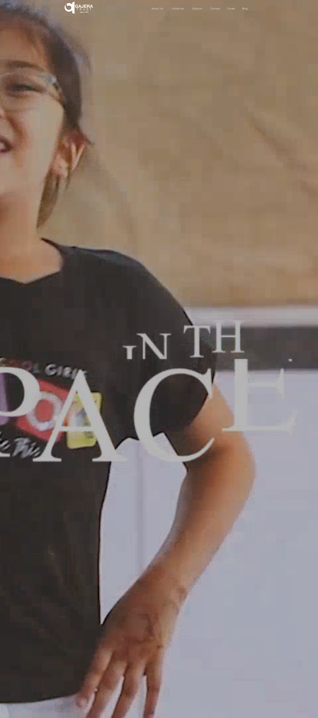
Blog (245, 8)
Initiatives (178, 8)
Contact (215, 8)
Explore (197, 8)
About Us (157, 8)
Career (231, 8)
